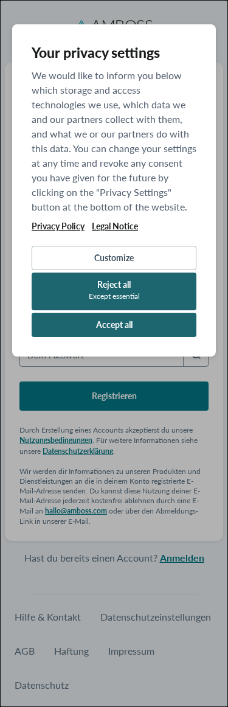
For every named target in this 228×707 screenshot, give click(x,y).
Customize (114, 257)
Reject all (114, 290)
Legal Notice (115, 226)
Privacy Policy (58, 226)
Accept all (114, 324)
